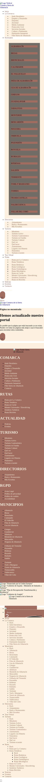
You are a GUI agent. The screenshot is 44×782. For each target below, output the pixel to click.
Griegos (8, 529)
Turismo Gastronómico (13, 443)
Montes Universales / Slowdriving (17, 407)
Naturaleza (9, 461)
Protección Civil (11, 376)
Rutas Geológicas (20, 757)
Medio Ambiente (11, 373)
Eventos (8, 426)
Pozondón (8, 548)
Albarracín (9, 510)
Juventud (8, 371)
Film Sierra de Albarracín (21, 36)
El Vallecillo (9, 520)
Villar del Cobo (10, 575)
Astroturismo (9, 456)
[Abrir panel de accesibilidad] (1, 781)
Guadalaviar (9, 532)
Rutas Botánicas (20, 755)
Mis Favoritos (17, 227)
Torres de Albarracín (12, 567)
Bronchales (9, 515)
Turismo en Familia (12, 446)
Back (11, 623)
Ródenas (8, 551)
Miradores (8, 438)
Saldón (7, 558)
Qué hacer (8, 453)
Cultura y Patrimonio (12, 381)
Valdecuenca (9, 572)
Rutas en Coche (10, 405)
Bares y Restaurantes (12, 477)
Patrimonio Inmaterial (13, 383)
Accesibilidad (10, 499)
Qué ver (8, 451)
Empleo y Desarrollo (12, 368)
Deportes (8, 366)
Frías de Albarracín (12, 523)
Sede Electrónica (6, 290)
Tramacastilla (9, 570)
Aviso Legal (9, 491)
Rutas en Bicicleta (18, 280)
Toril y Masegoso (11, 565)
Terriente (8, 562)
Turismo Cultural (11, 448)
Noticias (8, 424)
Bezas (7, 513)
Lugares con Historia (12, 458)
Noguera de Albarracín (13, 542)
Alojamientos (10, 475)
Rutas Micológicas (21, 762)
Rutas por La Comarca (13, 400)
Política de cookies (12, 496)
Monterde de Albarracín (13, 537)
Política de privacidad (13, 494)
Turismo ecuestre (18, 253)
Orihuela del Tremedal (13, 546)
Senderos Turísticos (12, 410)
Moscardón (9, 539)
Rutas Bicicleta (10, 412)
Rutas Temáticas (18, 262)
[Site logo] (9, 7)
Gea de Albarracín (11, 525)
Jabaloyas (8, 534)
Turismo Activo (10, 441)
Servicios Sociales (11, 378)
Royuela (8, 553)
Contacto (8, 388)
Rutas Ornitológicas (21, 759)
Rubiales (8, 556)
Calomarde (9, 518)
